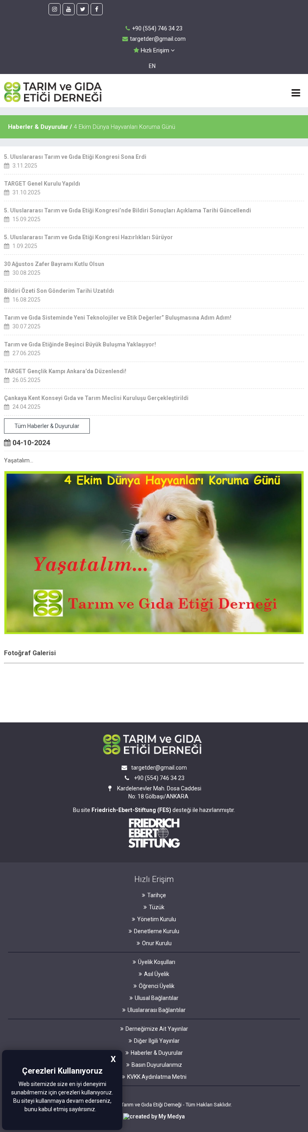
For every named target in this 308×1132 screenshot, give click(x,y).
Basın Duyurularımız (157, 1065)
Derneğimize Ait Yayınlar (157, 1029)
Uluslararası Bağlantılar (157, 1010)
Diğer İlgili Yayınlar (157, 1041)
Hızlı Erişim (155, 50)
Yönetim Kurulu (156, 919)
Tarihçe (156, 895)
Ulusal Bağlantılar (156, 998)
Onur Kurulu (157, 943)
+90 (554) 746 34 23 (157, 28)
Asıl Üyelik (156, 974)
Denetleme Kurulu (156, 931)
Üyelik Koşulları (156, 962)
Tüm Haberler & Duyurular (46, 426)
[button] (98, 1110)
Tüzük (156, 907)
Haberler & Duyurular (157, 1053)
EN (152, 66)
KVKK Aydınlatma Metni (156, 1077)
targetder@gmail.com (158, 39)
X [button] (113, 1059)
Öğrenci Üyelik (156, 986)
